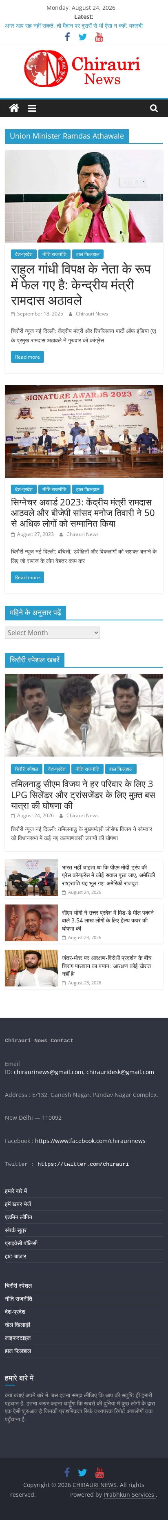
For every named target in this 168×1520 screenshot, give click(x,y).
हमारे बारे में (16, 1191)
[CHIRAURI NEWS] (14, 108)
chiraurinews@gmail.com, (49, 1072)
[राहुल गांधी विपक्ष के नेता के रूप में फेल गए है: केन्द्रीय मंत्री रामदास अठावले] (84, 154)
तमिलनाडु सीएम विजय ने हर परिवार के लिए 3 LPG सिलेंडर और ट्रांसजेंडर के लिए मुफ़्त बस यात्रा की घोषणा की (83, 794)
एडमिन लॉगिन (18, 1217)
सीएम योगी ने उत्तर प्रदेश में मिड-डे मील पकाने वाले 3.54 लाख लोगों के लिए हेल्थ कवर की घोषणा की (108, 920)
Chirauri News (92, 313)
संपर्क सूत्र (16, 1230)
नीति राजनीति (54, 254)
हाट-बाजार (15, 1256)
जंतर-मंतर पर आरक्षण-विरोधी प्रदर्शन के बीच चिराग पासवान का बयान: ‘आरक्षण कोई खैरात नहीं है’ (107, 965)
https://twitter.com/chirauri (83, 1164)
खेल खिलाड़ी (17, 1324)
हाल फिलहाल (87, 254)
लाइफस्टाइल (18, 1337)
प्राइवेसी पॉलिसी (21, 1243)
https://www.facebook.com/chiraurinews (90, 1141)
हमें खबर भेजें (18, 1204)
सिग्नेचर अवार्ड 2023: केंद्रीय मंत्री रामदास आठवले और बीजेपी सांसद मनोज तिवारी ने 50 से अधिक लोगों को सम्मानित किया (83, 512)
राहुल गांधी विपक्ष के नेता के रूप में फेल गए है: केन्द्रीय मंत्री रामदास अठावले (80, 284)
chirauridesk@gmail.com (120, 1072)
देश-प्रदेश (24, 254)
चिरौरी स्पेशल (26, 769)
